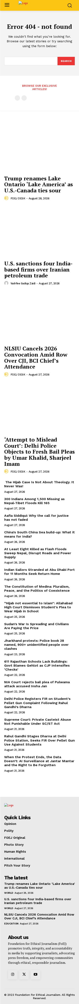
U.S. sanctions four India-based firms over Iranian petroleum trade (38, 269)
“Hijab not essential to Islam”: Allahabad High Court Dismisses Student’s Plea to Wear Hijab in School (38, 607)
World (8, 892)
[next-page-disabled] (24, 98)
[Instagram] (12, 974)
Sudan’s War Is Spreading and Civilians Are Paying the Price (36, 626)
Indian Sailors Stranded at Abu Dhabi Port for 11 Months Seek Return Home (39, 572)
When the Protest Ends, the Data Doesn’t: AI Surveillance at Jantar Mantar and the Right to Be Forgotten (39, 761)
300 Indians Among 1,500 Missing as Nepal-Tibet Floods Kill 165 (34, 501)
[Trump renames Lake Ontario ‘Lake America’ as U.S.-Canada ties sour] (39, 146)
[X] (24, 974)
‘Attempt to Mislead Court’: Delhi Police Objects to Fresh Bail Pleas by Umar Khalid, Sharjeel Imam (39, 451)
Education (11, 923)
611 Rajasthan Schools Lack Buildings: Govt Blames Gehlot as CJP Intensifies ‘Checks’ (37, 665)
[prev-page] (17, 98)
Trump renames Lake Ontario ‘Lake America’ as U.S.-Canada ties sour (38, 184)
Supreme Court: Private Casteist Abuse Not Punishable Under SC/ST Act (37, 722)
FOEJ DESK (18, 198)
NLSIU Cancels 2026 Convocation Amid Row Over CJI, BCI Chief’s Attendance (35, 357)
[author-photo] (7, 198)
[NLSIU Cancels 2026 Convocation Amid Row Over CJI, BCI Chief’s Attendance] (39, 316)
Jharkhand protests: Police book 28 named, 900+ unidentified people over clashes (36, 645)
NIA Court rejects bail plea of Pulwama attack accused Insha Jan (37, 684)
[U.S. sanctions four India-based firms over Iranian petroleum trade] (39, 231)
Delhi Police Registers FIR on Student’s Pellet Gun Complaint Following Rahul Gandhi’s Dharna (37, 703)
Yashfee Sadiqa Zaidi (23, 283)
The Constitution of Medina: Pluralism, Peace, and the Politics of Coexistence (37, 589)
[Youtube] (35, 974)
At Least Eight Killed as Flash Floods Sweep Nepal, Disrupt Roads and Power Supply (37, 553)
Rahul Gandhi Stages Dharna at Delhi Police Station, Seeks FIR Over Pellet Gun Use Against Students (39, 740)
